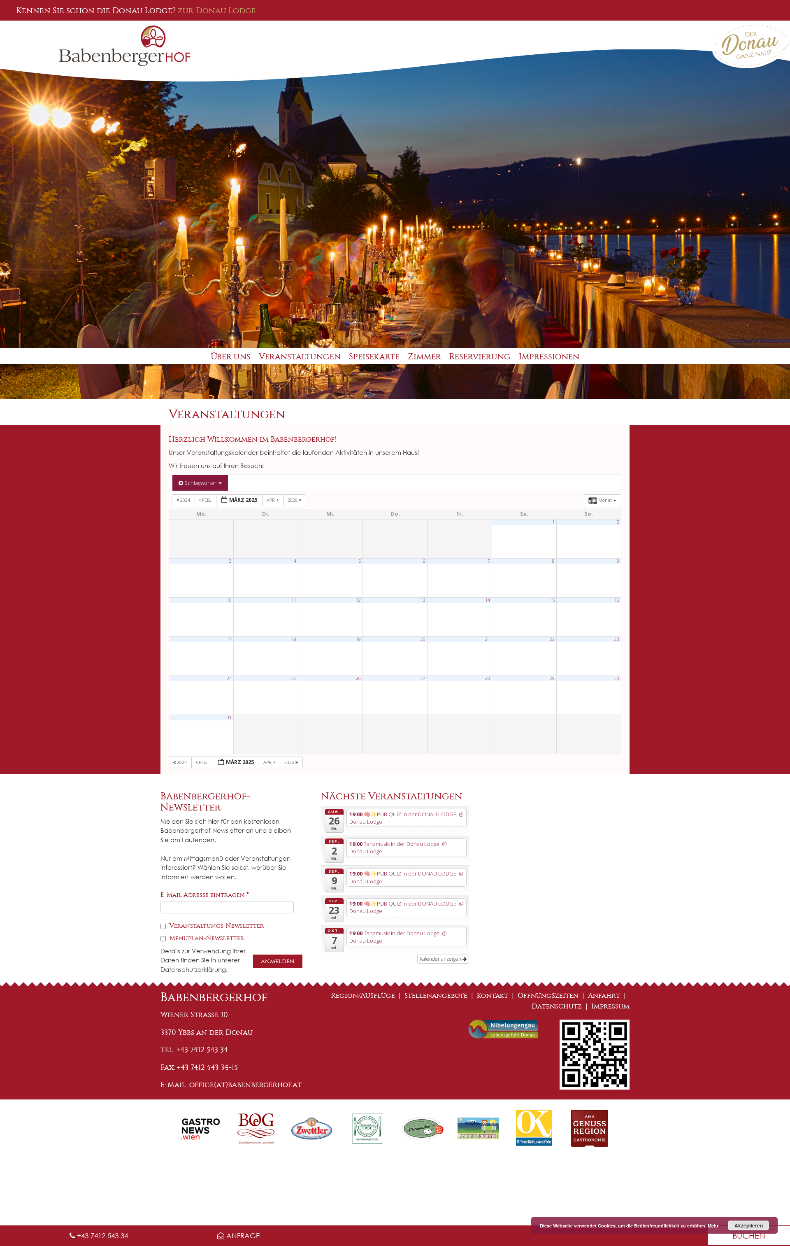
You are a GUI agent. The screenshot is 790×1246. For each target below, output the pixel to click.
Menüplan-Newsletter (206, 938)
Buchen (748, 1235)
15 (552, 600)
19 (358, 639)
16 (616, 600)
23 (616, 639)
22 (552, 639)
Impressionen (549, 357)
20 (423, 639)
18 (293, 639)
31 (229, 717)
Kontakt (492, 995)
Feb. (206, 500)
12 (358, 600)
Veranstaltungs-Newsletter (216, 925)
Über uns (231, 357)
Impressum (610, 1006)
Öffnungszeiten (548, 995)
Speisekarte (374, 357)
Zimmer (424, 357)
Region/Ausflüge (363, 995)
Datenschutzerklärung (193, 969)
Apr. (272, 500)
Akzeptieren (748, 1225)
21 (487, 639)
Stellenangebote (435, 995)
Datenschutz (557, 1006)
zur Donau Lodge (217, 10)
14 (487, 600)
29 (552, 678)
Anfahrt (604, 995)
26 (358, 678)
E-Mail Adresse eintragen (204, 895)
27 (423, 678)
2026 (293, 500)
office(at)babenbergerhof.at (245, 1084)
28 (487, 678)
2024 (185, 500)
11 (293, 600)
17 (229, 639)
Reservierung (480, 357)
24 (229, 678)
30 (616, 678)
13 (423, 600)
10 (229, 600)
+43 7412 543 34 (101, 1235)
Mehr (713, 1226)
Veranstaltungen (300, 357)
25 (293, 678)
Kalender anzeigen (441, 958)
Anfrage (242, 1235)
